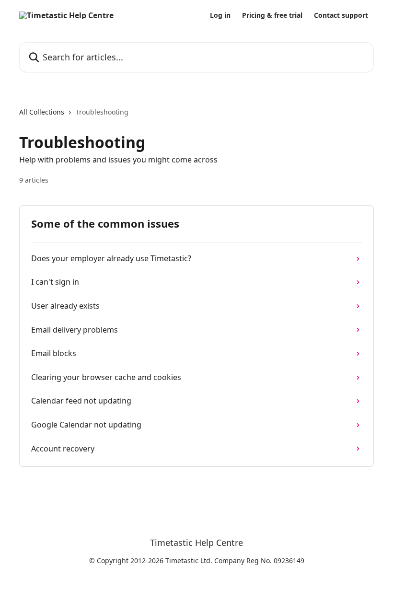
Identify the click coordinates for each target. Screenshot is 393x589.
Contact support (341, 15)
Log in (220, 15)
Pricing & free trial (272, 15)
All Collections (41, 111)
